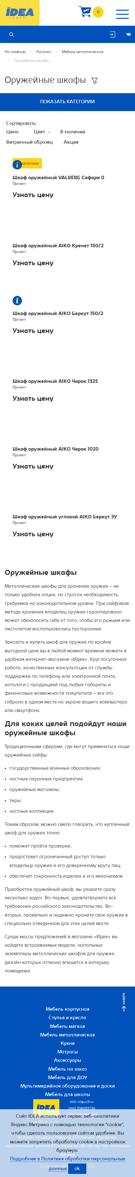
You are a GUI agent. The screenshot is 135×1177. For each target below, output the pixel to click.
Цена (12, 132)
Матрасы (67, 1052)
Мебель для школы (67, 1094)
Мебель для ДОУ (67, 1077)
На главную (15, 52)
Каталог (43, 52)
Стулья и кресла (67, 1017)
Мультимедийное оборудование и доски (67, 1086)
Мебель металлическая (82, 52)
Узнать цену (33, 195)
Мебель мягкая (67, 1026)
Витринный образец (29, 142)
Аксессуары (67, 1060)
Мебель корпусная (67, 1009)
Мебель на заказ (67, 1069)
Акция (71, 142)
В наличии (72, 132)
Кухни (68, 1043)
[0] (84, 13)
